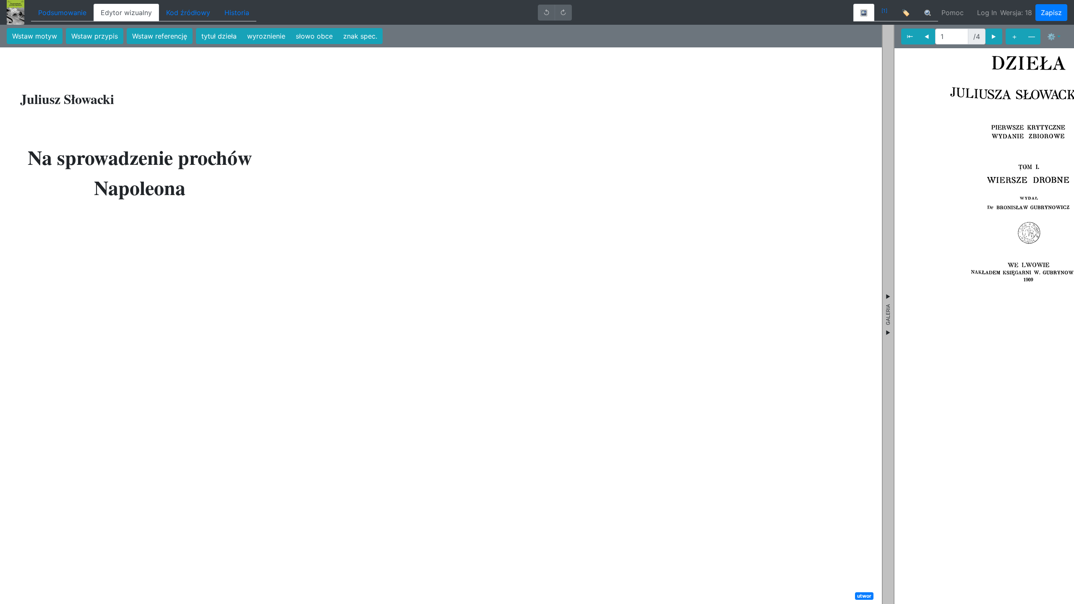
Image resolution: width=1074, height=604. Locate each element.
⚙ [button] (1051, 36)
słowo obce (314, 36)
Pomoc (952, 12)
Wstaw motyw (34, 36)
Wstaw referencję (159, 36)
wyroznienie (266, 36)
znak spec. (360, 36)
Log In (987, 12)
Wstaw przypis (94, 36)
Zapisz (1051, 12)
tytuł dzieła (219, 36)
